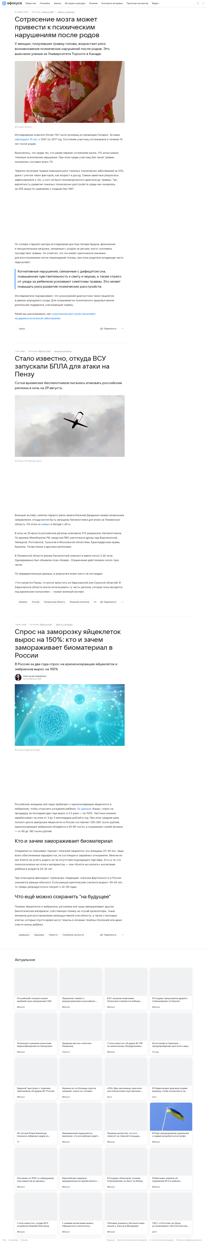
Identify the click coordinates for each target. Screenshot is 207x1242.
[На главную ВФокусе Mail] (14, 3)
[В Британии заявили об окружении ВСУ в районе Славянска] (171, 1169)
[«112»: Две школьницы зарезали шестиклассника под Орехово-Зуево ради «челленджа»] (126, 1079)
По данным (84, 808)
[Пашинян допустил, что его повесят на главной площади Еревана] (126, 1124)
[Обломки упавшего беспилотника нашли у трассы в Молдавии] (126, 1214)
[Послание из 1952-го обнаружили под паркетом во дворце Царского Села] (36, 1169)
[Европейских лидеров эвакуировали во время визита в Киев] (81, 1169)
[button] (70, 92)
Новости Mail (48, 12)
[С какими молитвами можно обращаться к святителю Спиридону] (81, 1214)
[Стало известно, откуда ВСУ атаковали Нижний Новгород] (36, 1214)
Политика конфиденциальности (189, 1240)
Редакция (111, 1240)
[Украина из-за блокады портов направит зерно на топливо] (81, 1079)
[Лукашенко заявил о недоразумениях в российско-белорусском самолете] (81, 989)
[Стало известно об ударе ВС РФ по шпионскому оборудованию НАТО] (126, 1034)
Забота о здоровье (66, 12)
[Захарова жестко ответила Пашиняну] (81, 1034)
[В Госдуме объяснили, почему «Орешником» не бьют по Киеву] (126, 1169)
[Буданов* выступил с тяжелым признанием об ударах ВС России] (36, 1079)
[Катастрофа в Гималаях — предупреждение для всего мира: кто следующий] (171, 1034)
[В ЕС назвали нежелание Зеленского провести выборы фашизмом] (126, 989)
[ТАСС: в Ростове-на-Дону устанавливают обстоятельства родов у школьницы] (171, 1214)
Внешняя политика (62, 351)
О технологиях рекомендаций (161, 1240)
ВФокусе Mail (44, 351)
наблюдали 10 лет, (26, 139)
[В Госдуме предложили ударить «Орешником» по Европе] (171, 989)
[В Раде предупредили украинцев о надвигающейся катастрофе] (171, 1124)
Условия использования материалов (132, 1240)
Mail (4, 1240)
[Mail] (4, 3)
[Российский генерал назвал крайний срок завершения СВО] (36, 989)
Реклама (24, 1240)
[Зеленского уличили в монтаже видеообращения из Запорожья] (36, 1034)
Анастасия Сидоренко (34, 676)
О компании (13, 1240)
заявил (45, 524)
